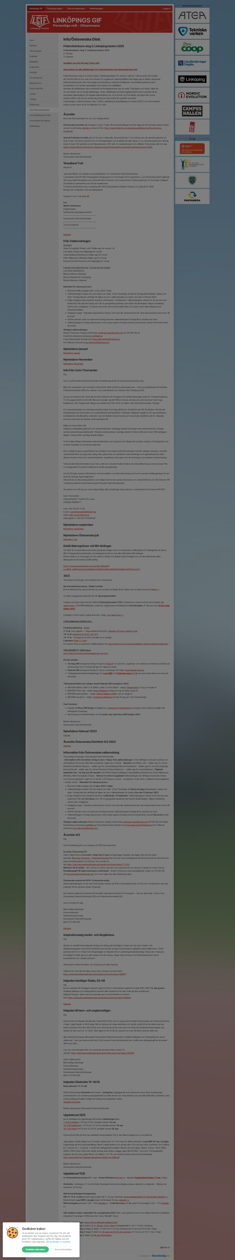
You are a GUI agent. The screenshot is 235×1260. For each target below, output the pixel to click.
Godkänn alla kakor (35, 1249)
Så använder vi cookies (58, 1241)
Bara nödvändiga (63, 1249)
